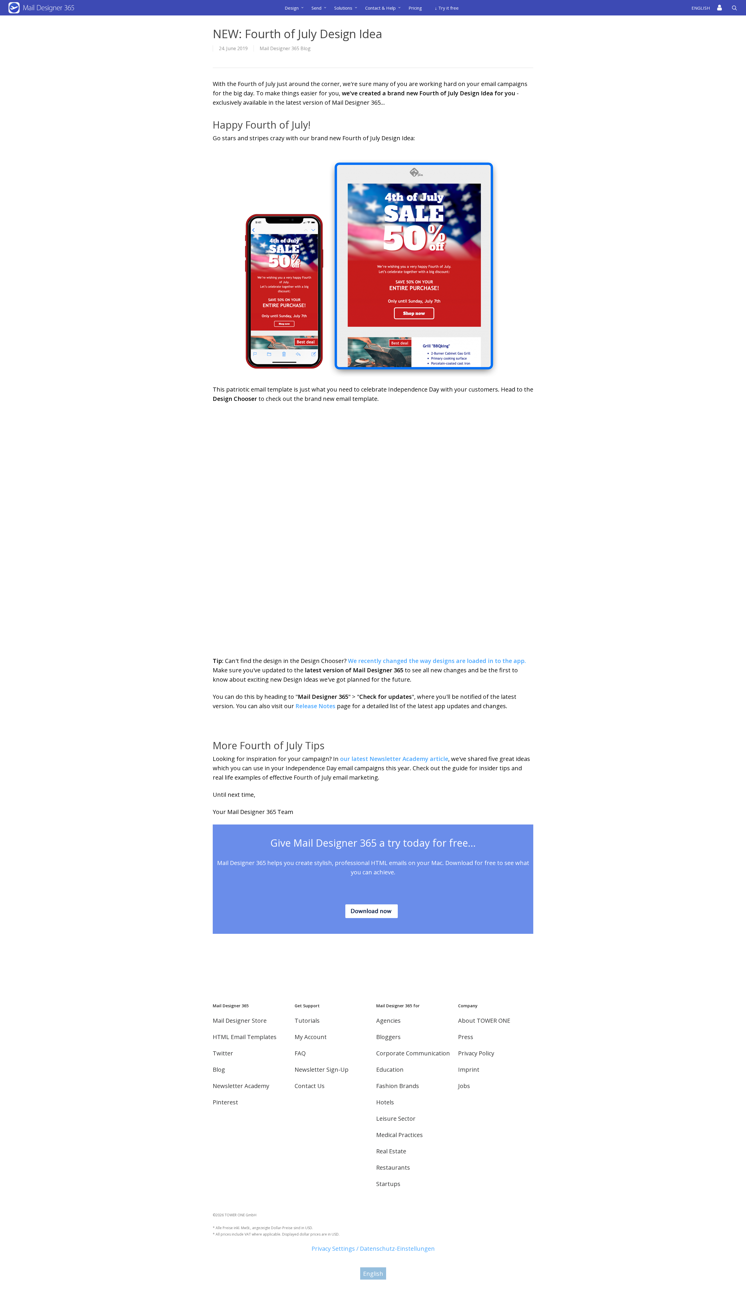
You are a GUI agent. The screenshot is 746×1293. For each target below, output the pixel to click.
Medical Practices (399, 1135)
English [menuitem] (373, 1274)
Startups (388, 1184)
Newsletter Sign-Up (322, 1069)
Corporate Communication (413, 1053)
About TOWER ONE (484, 1020)
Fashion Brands (397, 1086)
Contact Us (310, 1086)
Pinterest (225, 1102)
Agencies (388, 1020)
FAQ (300, 1053)
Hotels (385, 1102)
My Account (311, 1037)
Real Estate (391, 1151)
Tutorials (307, 1020)
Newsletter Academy (241, 1086)
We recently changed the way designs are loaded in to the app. (437, 661)
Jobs (464, 1086)
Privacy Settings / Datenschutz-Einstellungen (373, 1248)
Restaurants (393, 1167)
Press (465, 1037)
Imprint (468, 1069)
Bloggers (388, 1037)
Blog (219, 1069)
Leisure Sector (396, 1118)
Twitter (223, 1053)
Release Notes (315, 706)
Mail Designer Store (240, 1020)
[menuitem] (703, 7)
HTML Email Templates (245, 1037)
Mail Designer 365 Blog (285, 48)
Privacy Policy (476, 1053)
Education (390, 1069)
